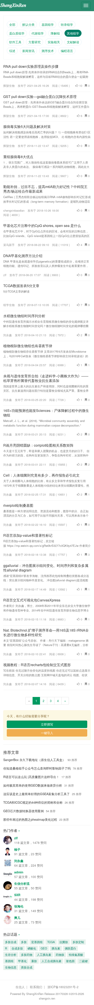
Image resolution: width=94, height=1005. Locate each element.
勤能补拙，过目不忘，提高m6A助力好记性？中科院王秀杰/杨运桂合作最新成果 (45, 189)
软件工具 (15, 42)
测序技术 (48, 51)
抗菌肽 (63, 942)
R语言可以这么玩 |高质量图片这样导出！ (31, 777)
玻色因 (70, 961)
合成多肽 (17, 948)
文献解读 (73, 42)
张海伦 (18, 906)
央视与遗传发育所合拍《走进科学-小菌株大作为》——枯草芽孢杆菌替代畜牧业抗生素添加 (45, 378)
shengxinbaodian (13, 210)
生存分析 (10, 955)
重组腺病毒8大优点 (18, 156)
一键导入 (47, 733)
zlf (4, 275)
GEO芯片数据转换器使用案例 (23, 811)
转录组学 (67, 24)
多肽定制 (78, 942)
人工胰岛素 (44, 955)
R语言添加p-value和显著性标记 (27, 535)
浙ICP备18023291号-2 (62, 987)
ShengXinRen (35, 994)
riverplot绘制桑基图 (18, 505)
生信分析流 (22, 883)
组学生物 (9, 305)
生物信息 (10, 967)
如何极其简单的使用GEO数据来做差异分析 (32, 785)
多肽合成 (10, 942)
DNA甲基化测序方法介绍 (22, 255)
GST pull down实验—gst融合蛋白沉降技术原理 (40, 96)
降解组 (55, 33)
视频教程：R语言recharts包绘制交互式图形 (37, 664)
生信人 (20, 987)
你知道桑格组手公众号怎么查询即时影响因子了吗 (37, 768)
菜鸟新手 (9, 245)
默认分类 (28, 24)
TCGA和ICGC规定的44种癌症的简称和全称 (33, 802)
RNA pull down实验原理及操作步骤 (30, 66)
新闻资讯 (28, 51)
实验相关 (54, 42)
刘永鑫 (7, 335)
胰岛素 (56, 948)
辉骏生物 (9, 86)
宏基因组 (37, 942)
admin (18, 872)
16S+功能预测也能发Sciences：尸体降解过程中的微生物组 (46, 413)
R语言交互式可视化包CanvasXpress (31, 600)
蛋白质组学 (16, 33)
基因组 (9, 961)
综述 (12, 51)
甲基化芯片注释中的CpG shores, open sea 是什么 (42, 225)
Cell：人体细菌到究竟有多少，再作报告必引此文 (41, 475)
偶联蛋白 (70, 948)
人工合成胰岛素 (51, 961)
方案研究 (34, 42)
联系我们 (36, 987)
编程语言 (67, 51)
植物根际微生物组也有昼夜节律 (27, 345)
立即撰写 (47, 724)
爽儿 (17, 917)
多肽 (24, 942)
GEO (44, 948)
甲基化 (22, 961)
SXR (17, 895)
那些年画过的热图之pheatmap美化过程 (30, 819)
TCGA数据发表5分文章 (21, 285)
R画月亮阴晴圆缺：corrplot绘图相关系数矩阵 (38, 445)
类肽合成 (26, 967)
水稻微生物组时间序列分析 (24, 315)
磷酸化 (32, 948)
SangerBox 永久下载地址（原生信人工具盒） (34, 760)
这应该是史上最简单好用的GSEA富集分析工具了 (36, 794)
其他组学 (73, 33)
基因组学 (48, 24)
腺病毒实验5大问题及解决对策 (27, 126)
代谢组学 (37, 33)
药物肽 (60, 955)
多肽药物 (26, 955)
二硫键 (83, 961)
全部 (12, 24)
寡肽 (34, 961)
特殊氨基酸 (76, 955)
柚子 (17, 849)
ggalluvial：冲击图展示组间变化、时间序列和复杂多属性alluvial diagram (45, 568)
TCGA (51, 942)
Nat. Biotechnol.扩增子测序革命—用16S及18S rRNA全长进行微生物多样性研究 (46, 632)
